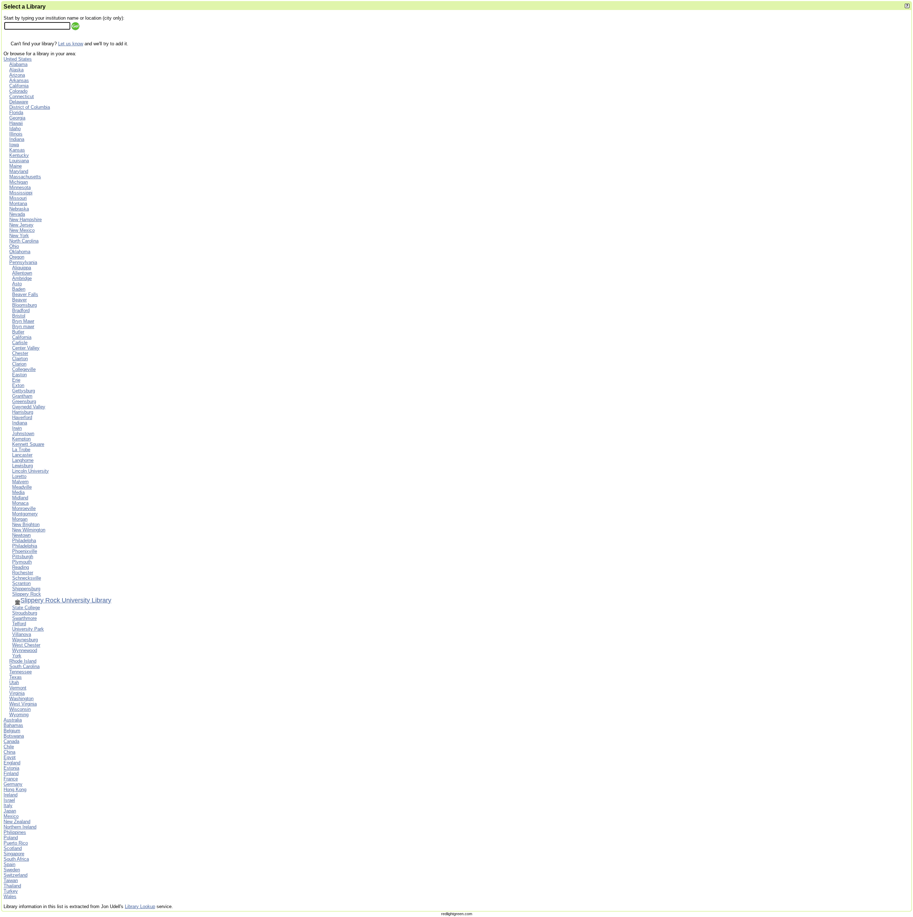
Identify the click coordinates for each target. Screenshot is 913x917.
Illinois (15, 134)
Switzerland (15, 875)
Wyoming (19, 714)
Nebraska (19, 209)
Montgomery (25, 513)
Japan (10, 811)
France (11, 778)
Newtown (21, 535)
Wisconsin (20, 709)
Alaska (16, 69)
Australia (13, 720)
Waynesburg (25, 639)
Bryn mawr (23, 326)
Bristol (18, 316)
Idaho (15, 128)
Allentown (22, 273)
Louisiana (19, 160)
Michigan (18, 182)
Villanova (21, 634)
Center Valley (26, 348)
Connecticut (21, 96)
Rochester (22, 572)
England (12, 762)
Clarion (19, 364)
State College (26, 607)
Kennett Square (28, 444)
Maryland (18, 171)
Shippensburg (26, 588)
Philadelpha (24, 540)
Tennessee (20, 671)
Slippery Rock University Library (65, 600)
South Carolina (24, 666)
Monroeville (24, 508)
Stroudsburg (24, 613)
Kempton (21, 439)
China (9, 752)
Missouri (18, 198)
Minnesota (20, 187)
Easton (19, 374)
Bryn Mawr (23, 321)
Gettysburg (23, 390)
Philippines (15, 832)
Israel (9, 800)
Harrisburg (22, 412)
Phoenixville (24, 551)
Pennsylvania (23, 262)
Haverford (22, 417)
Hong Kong (15, 789)
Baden (18, 289)
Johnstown (23, 433)
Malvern (20, 481)
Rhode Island (22, 661)
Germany (13, 784)
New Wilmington (28, 530)
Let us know (70, 43)
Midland (20, 497)
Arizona (17, 75)
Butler (18, 332)
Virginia (17, 693)
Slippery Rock (26, 594)
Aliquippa (21, 267)
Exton (18, 385)
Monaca (20, 503)
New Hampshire (25, 219)
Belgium (12, 730)
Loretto (19, 476)
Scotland (13, 848)
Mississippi (20, 192)
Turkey (11, 891)
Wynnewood (24, 650)
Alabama (18, 64)
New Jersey (21, 225)
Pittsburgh (22, 556)
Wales (10, 896)
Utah (14, 682)
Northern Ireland (20, 827)
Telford (19, 623)
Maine (15, 166)
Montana (18, 203)
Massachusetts (25, 176)
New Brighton (26, 524)
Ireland (10, 795)
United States (18, 59)
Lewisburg (22, 465)
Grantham (22, 396)
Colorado (18, 91)
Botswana (14, 736)
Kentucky (19, 155)
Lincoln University (30, 471)
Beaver (19, 299)
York (16, 655)
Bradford (21, 310)
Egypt (10, 757)
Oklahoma (19, 251)
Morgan (19, 519)
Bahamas (13, 725)
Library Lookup (140, 906)
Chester (20, 353)
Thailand (12, 885)
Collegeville (24, 369)
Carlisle (19, 342)
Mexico (11, 816)
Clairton (20, 358)
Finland (11, 773)
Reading (20, 567)
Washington (21, 698)
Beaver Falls (25, 294)
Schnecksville (26, 578)
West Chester (26, 645)
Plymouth (22, 562)
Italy (8, 805)
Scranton (21, 583)
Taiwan (11, 880)
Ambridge (22, 278)
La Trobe (21, 449)
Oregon (16, 257)
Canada (11, 741)
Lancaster (22, 455)
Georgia (17, 118)
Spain (9, 864)
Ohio (14, 246)
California (19, 85)
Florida (16, 112)
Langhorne (23, 460)
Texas (15, 677)
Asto (17, 283)
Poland (11, 837)
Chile (9, 746)
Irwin (17, 428)
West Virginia (23, 704)
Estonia (11, 768)
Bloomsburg (24, 305)
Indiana (16, 139)
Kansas (17, 150)
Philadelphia (24, 546)
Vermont (17, 688)
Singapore (14, 853)
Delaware (18, 102)
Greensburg (24, 401)
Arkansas (19, 80)
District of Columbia (29, 107)
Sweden (12, 869)
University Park (28, 629)
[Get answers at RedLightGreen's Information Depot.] (907, 6)
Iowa (14, 144)
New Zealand (17, 821)
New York (19, 235)
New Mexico (22, 230)
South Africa (16, 859)
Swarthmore (24, 618)
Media (18, 492)
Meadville (22, 487)
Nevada (17, 214)
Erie (16, 380)
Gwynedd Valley (28, 406)
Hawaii (16, 123)
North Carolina (24, 241)
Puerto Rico (16, 843)
